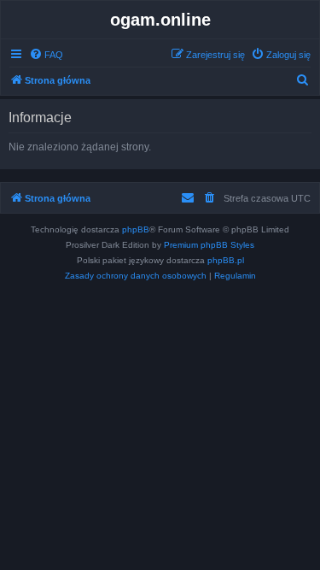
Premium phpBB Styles (209, 245)
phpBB (135, 229)
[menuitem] (46, 54)
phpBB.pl (225, 260)
